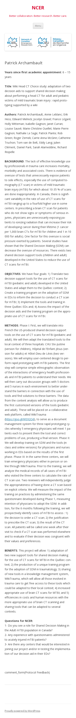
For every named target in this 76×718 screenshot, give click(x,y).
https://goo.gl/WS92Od (19, 419)
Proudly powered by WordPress (22, 711)
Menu (38, 25)
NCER (38, 8)
